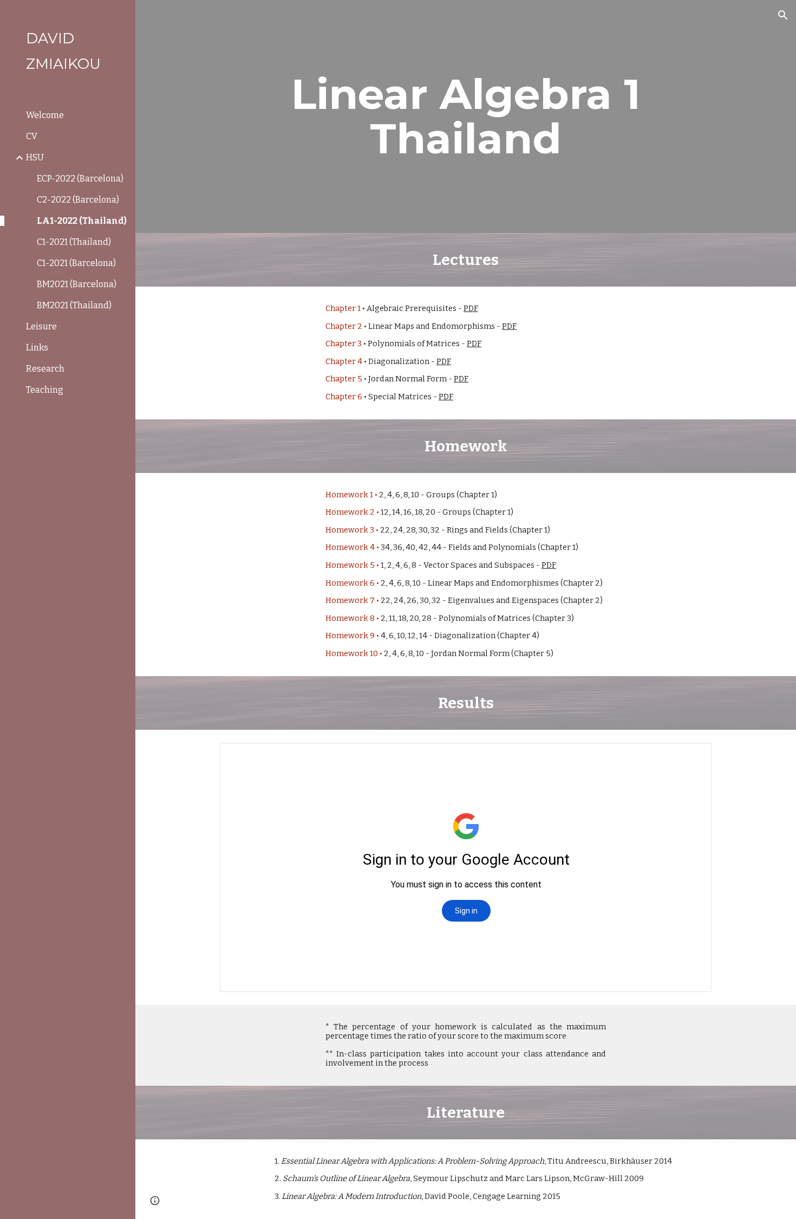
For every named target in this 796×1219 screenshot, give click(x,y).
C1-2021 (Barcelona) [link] (76, 263)
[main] (465, 116)
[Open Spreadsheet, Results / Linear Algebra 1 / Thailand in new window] (691, 757)
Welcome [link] (45, 115)
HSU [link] (35, 157)
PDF (471, 308)
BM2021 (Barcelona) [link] (76, 284)
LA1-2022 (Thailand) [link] (82, 221)
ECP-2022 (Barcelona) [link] (80, 178)
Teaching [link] (44, 390)
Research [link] (45, 369)
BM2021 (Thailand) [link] (74, 305)
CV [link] (31, 136)
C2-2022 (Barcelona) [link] (78, 199)
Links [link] (37, 347)
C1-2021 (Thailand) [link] (74, 242)
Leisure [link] (41, 326)
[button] (783, 15)
